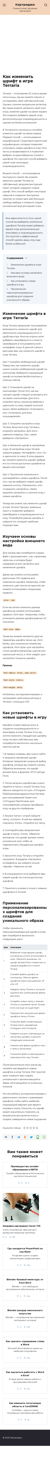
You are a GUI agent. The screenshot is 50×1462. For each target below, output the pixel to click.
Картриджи (25, 4)
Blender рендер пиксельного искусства (25, 1312)
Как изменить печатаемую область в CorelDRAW (25, 1405)
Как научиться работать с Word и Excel (25, 1374)
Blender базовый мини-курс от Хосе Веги (25, 1281)
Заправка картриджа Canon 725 (21, 1226)
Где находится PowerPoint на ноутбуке (25, 1250)
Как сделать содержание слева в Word (25, 1343)
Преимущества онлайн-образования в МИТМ (25, 1168)
